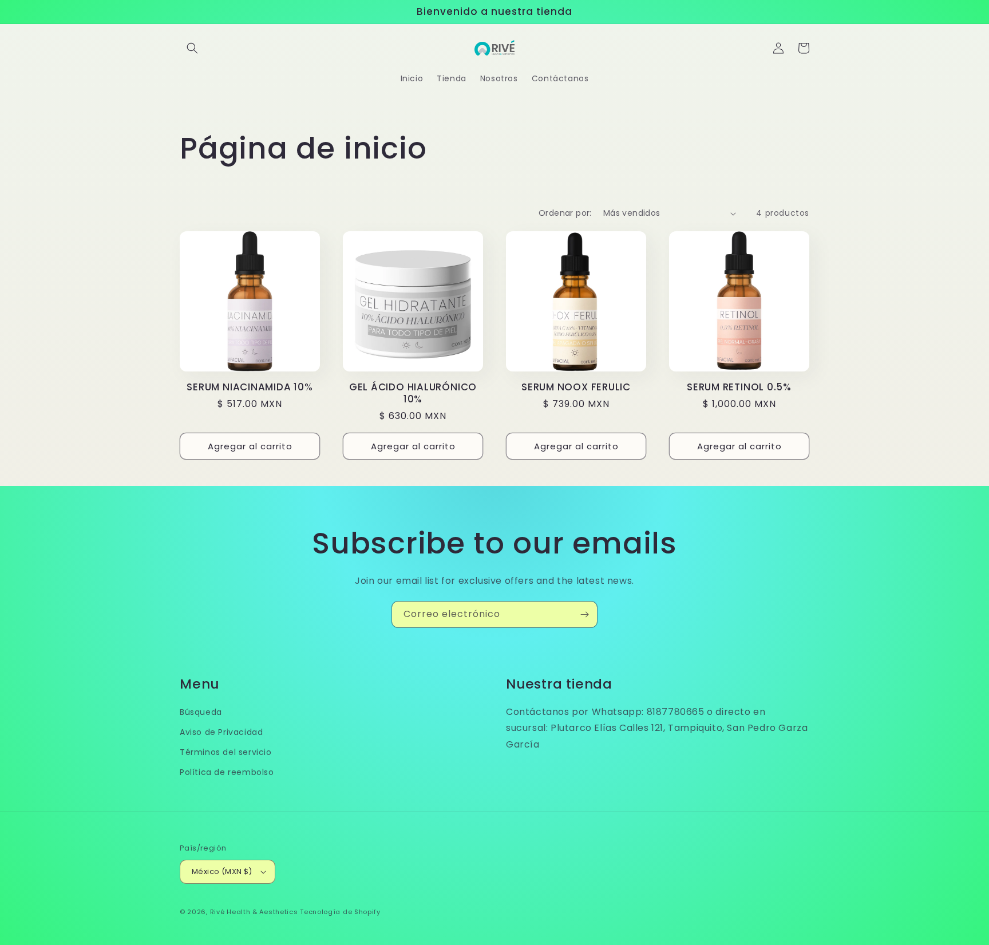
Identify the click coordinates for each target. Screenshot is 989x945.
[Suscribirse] (584, 614)
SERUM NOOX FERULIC (576, 387)
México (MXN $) (222, 871)
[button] (192, 48)
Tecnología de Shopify (340, 911)
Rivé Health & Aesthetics (254, 911)
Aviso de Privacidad (221, 732)
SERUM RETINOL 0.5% (739, 387)
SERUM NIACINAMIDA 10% (249, 387)
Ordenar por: (565, 213)
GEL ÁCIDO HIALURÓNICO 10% (413, 393)
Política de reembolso (227, 772)
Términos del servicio (226, 752)
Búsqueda (201, 712)
